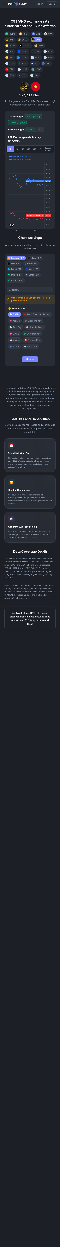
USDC (24, 57)
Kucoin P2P (17, 280)
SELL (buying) (18, 122)
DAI (11, 57)
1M (22, 149)
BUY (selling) (35, 116)
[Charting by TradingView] (11, 225)
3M (28, 149)
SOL (24, 75)
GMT (41, 45)
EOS (24, 63)
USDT (12, 34)
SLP (11, 51)
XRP (37, 51)
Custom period (48, 149)
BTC (25, 34)
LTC (48, 63)
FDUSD (26, 45)
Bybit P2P (36, 258)
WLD (37, 57)
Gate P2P (33, 269)
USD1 (24, 69)
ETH (38, 34)
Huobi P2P (32, 263)
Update (30, 359)
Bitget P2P (16, 269)
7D (16, 149)
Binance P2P (17, 258)
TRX (11, 69)
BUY (41, 129)
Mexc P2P (16, 275)
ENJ (36, 75)
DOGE (12, 45)
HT (36, 63)
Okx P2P (15, 263)
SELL (32, 129)
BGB (50, 51)
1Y (40, 149)
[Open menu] (4, 4)
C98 (38, 40)
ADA (50, 34)
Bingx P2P (34, 275)
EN (42, 4)
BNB (11, 40)
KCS (11, 75)
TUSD (24, 51)
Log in (52, 4)
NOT (50, 57)
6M (34, 149)
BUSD (24, 40)
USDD (38, 69)
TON (11, 63)
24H (10, 149)
